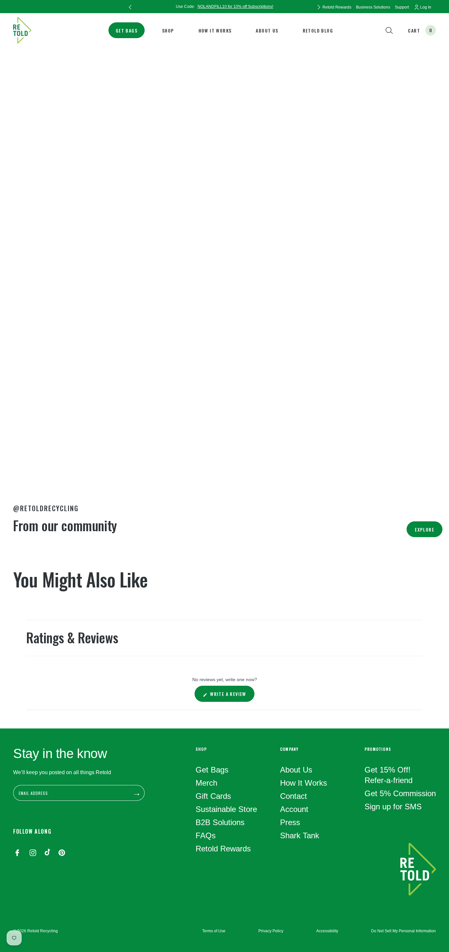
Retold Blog (318, 30)
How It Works (215, 30)
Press (290, 822)
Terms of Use (213, 931)
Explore (424, 529)
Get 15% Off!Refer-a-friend (389, 775)
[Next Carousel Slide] (318, 6)
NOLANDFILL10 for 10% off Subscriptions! (235, 6)
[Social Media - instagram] (33, 853)
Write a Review (231, 696)
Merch (206, 782)
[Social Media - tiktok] (47, 853)
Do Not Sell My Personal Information (403, 931)
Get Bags (126, 30)
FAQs (206, 835)
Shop (168, 30)
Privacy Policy (270, 931)
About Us (267, 30)
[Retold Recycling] (22, 30)
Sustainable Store (226, 809)
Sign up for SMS (393, 806)
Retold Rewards (223, 848)
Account (294, 809)
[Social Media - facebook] (17, 853)
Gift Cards (213, 796)
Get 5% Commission (400, 793)
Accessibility (327, 931)
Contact (293, 796)
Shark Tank (299, 835)
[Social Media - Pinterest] (62, 853)
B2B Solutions (220, 822)
